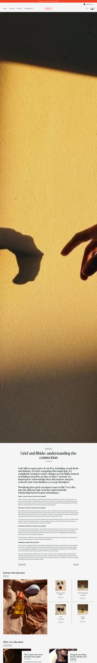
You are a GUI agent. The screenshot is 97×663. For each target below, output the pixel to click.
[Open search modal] (86, 8)
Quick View (60, 597)
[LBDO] (48, 9)
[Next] (65, 1)
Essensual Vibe (60, 593)
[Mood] (83, 609)
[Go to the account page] (89, 8)
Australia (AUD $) (89, 4)
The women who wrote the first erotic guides (33, 655)
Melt (60, 617)
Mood (82, 617)
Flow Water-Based (83, 593)
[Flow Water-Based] (83, 585)
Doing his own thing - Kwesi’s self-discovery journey (78, 656)
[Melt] (60, 609)
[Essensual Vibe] (60, 585)
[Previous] (31, 1)
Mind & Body (48, 448)
